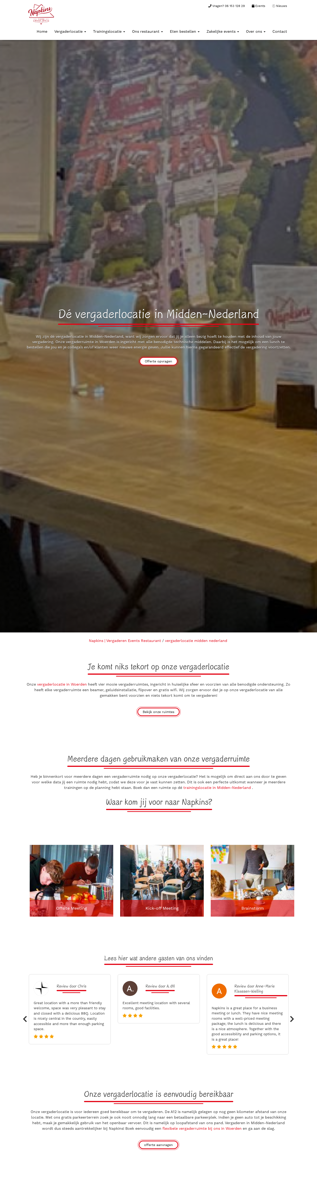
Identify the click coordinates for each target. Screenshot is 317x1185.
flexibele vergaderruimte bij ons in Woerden (202, 1128)
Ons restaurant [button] (146, 31)
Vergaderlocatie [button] (69, 31)
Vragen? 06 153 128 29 (228, 6)
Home (42, 31)
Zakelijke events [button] (222, 31)
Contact (279, 31)
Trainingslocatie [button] (108, 31)
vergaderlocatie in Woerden (62, 684)
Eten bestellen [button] (183, 31)
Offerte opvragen (158, 361)
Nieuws (281, 6)
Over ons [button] (254, 31)
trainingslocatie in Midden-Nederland (217, 787)
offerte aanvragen (158, 1145)
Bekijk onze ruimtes (158, 712)
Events (259, 6)
